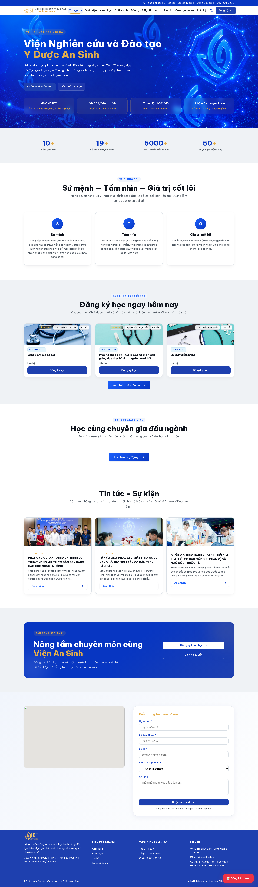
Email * (143, 748)
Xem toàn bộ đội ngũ (127, 457)
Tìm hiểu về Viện (72, 86)
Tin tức (168, 10)
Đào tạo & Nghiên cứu (144, 10)
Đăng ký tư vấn (100, 863)
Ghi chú (143, 776)
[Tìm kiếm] (211, 10)
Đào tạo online (184, 10)
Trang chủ (75, 10)
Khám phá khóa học (39, 86)
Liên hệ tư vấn (193, 654)
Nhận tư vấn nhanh (184, 802)
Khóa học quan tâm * (151, 762)
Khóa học (106, 10)
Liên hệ (201, 10)
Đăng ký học (226, 10)
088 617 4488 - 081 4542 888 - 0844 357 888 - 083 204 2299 (210, 863)
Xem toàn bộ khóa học (127, 385)
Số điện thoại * (147, 734)
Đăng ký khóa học (191, 645)
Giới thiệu (91, 10)
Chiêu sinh (121, 10)
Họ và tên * (145, 721)
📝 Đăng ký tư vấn (238, 878)
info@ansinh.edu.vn (204, 857)
